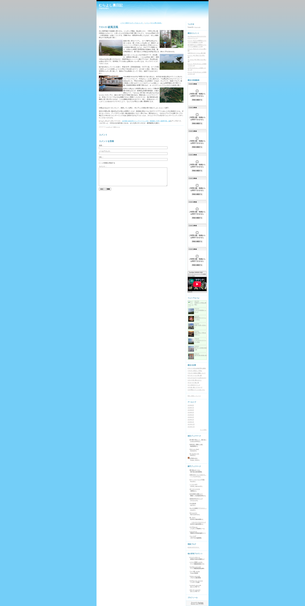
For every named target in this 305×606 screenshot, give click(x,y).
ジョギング (109, 127)
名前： (101, 145)
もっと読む (203, 429)
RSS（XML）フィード (194, 396)
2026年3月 (191, 417)
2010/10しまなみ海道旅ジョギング (200, 310)
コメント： (103, 166)
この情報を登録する (108, 163)
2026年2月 (191, 419)
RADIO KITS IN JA (194, 547)
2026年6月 (191, 410)
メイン (147, 23)
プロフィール (193, 597)
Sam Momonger (192, 36)
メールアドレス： (105, 151)
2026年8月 (191, 405)
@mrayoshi (197, 27)
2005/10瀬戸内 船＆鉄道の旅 (200, 354)
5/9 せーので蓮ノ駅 (193, 382)
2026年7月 (191, 407)
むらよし (190, 40)
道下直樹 (190, 44)
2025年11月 (191, 426)
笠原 (189, 53)
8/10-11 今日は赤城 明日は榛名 (197, 368)
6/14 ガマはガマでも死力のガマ (197, 378)
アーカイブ (192, 402)
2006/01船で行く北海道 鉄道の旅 (200, 348)
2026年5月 (191, 412)
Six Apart (200, 602)
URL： (101, 157)
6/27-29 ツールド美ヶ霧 (195, 375)
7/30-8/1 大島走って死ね (195, 370)
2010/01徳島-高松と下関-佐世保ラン (200, 332)
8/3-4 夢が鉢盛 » (156, 23)
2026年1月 (191, 422)
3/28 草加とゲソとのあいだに (196, 389)
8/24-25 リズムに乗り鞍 (198, 53)
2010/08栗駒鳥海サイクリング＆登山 (200, 317)
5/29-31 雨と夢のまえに (195, 380)
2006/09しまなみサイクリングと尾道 (200, 340)
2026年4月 (191, 414)
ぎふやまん (191, 59)
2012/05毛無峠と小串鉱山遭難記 (200, 302)
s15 (189, 68)
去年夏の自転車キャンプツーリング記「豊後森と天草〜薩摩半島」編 (146, 121)
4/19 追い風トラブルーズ (195, 387)
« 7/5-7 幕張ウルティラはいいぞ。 (132, 23)
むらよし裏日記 (111, 5)
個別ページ (116, 127)
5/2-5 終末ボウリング (194, 385)
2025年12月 (191, 424)
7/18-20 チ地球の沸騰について (197, 373)
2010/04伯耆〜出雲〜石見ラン (200, 325)
